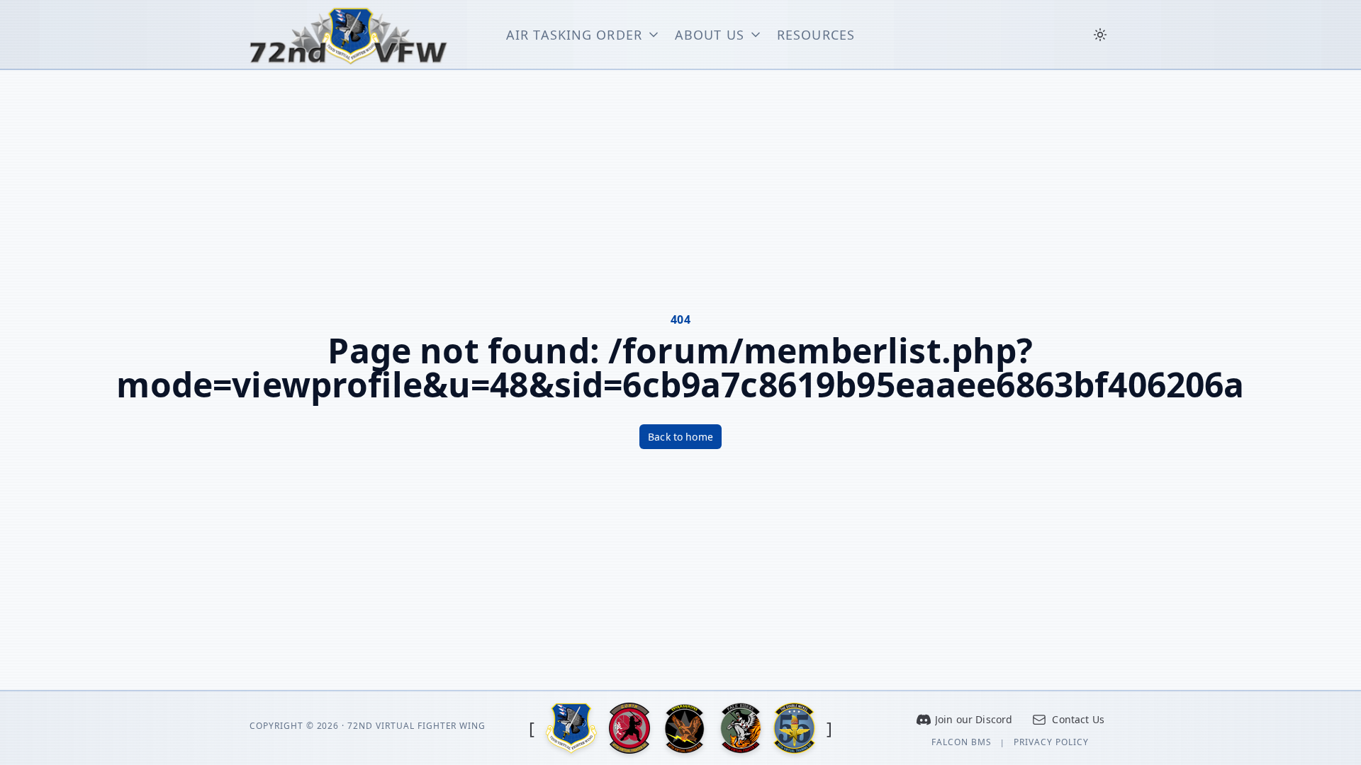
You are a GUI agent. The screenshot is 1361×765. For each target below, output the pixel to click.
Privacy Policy (1051, 742)
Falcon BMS (961, 742)
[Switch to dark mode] (1100, 34)
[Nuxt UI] (349, 34)
